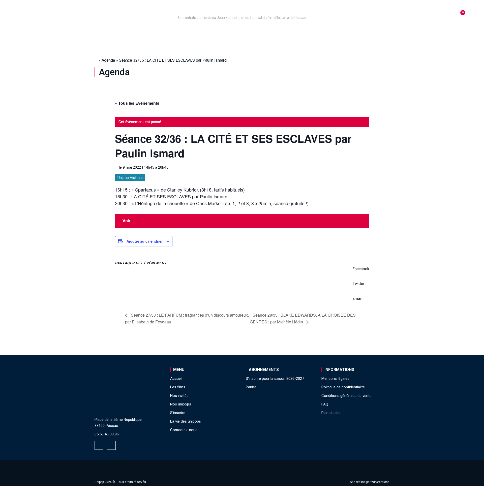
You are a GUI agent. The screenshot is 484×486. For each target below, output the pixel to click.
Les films (238, 31)
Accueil (124, 31)
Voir (127, 220)
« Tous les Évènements (137, 103)
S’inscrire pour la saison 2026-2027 (275, 378)
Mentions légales (335, 378)
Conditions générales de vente (346, 395)
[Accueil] (242, 10)
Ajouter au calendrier (145, 241)
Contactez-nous (183, 430)
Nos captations (199, 31)
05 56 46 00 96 (107, 434)
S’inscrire (305, 31)
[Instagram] (111, 445)
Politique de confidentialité (343, 387)
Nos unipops (157, 31)
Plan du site (331, 412)
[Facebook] (99, 445)
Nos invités (271, 31)
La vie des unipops (347, 31)
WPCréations (380, 482)
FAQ (324, 404)
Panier (251, 387)
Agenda (108, 60)
